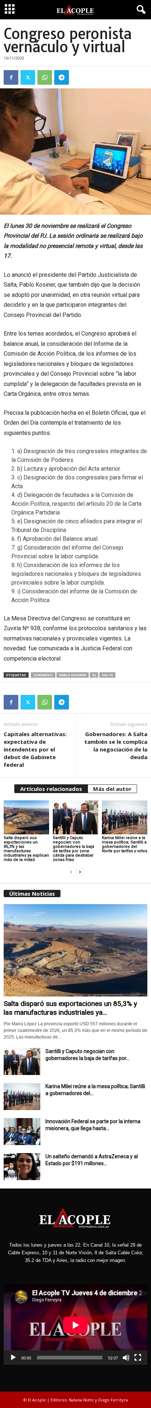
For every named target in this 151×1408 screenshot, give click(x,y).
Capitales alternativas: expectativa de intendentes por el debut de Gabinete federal (35, 749)
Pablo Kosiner (72, 675)
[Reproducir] (13, 1357)
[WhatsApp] (44, 77)
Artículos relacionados (51, 788)
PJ (94, 675)
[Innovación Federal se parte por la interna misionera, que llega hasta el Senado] (22, 1131)
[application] (75, 1325)
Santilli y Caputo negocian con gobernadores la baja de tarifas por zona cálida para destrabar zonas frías (73, 848)
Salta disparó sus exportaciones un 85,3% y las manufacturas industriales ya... (70, 1008)
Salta (107, 675)
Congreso (43, 675)
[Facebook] (11, 77)
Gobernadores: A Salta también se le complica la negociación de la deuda (115, 745)
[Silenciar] (126, 1357)
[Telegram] (61, 77)
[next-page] (80, 872)
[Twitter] (28, 77)
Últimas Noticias (32, 893)
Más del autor (112, 788)
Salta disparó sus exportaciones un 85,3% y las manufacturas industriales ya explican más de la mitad (26, 848)
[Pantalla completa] (137, 1357)
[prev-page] (71, 872)
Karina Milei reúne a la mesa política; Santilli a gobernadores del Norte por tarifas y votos (124, 844)
